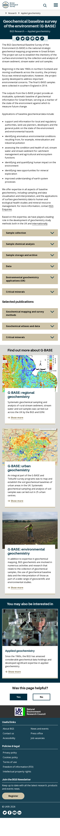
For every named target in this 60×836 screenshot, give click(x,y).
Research (12, 13)
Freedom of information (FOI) (18, 766)
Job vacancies (38, 738)
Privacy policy (10, 752)
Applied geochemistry (30, 13)
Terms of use (10, 762)
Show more (17, 417)
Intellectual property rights (17, 771)
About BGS (8, 728)
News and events (40, 728)
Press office (37, 733)
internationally (39, 223)
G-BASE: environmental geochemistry (26, 551)
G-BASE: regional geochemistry (21, 395)
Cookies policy (10, 757)
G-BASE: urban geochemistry (19, 468)
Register (13, 795)
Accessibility (9, 738)
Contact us (8, 733)
